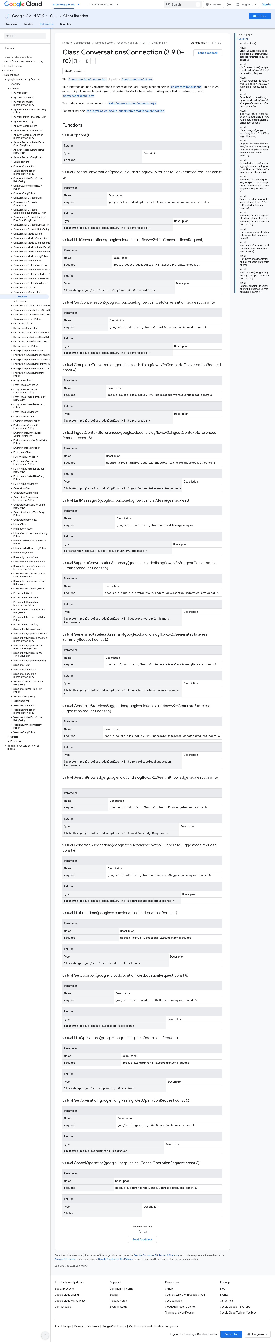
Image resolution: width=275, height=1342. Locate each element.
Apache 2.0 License (65, 1259)
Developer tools (104, 42)
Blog (222, 1288)
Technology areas (64, 4)
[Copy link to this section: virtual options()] (93, 135)
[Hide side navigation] (45, 1335)
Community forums (121, 1288)
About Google (63, 1326)
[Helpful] (214, 43)
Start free (259, 16)
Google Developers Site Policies (115, 1259)
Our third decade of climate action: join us (153, 1326)
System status (118, 1306)
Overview (10, 24)
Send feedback (208, 52)
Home (65, 42)
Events (224, 1294)
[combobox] (183, 4)
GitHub (169, 1288)
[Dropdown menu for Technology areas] (79, 4)
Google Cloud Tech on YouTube (238, 1312)
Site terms (93, 1326)
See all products (64, 1288)
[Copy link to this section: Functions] (87, 125)
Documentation (82, 42)
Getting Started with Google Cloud (185, 1294)
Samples (65, 24)
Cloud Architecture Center (180, 1306)
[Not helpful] (219, 43)
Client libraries (75, 16)
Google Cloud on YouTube (235, 1306)
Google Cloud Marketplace (70, 1300)
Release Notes (118, 1300)
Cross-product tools (100, 4)
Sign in (266, 4)
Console (215, 4)
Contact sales (63, 1306)
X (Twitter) (226, 1300)
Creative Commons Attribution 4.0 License (156, 1255)
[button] (24, 66)
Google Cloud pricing (67, 1294)
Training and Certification (180, 1312)
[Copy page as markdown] (87, 61)
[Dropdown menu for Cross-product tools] (118, 4)
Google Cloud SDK (28, 16)
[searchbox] (25, 36)
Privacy (78, 1326)
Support (114, 1294)
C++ (53, 16)
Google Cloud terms (114, 1326)
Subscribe (231, 1334)
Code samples (173, 1300)
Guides (28, 24)
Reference (47, 24)
